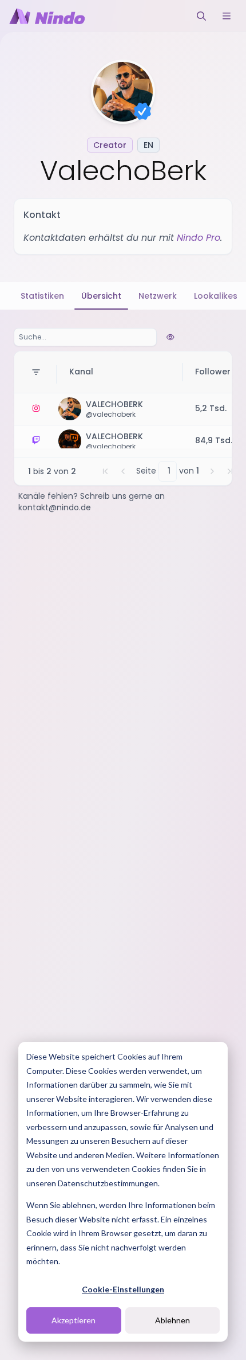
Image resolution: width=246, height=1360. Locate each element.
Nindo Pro (198, 237)
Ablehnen (172, 1320)
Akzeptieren (73, 1320)
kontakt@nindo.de (54, 507)
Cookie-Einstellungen (123, 1289)
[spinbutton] (167, 471)
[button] (105, 471)
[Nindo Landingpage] (47, 16)
